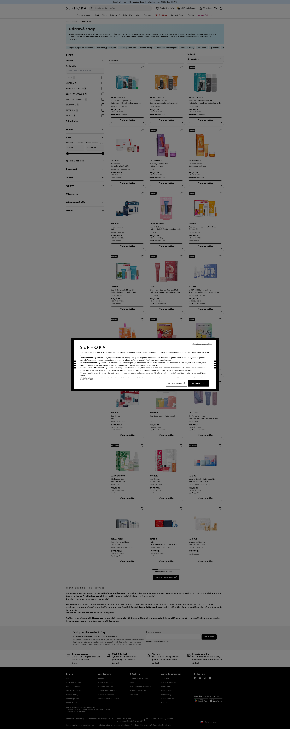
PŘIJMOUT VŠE (198, 383)
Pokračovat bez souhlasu (202, 344)
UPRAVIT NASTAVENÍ (176, 383)
